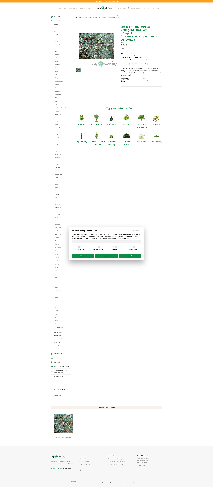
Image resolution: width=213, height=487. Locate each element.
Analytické (115, 249)
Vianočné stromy (84, 464)
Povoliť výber (106, 256)
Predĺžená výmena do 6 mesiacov (132, 57)
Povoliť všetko (130, 256)
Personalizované (98, 249)
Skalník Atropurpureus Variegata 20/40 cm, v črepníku (63, 435)
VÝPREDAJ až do (106, 1)
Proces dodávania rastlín (116, 464)
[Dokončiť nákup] (154, 8)
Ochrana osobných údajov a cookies (132, 241)
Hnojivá (81, 467)
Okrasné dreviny (84, 459)
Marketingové (133, 249)
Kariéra (110, 467)
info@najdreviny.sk (142, 465)
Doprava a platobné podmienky (118, 461)
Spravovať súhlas (137, 482)
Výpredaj (82, 470)
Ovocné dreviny (84, 461)
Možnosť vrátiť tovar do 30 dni (131, 55)
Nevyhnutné (80, 249)
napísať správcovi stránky (104, 482)
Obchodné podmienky (115, 459)
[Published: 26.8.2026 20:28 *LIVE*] (78, 482)
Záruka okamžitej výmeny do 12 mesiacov (134, 59)
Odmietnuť (83, 256)
